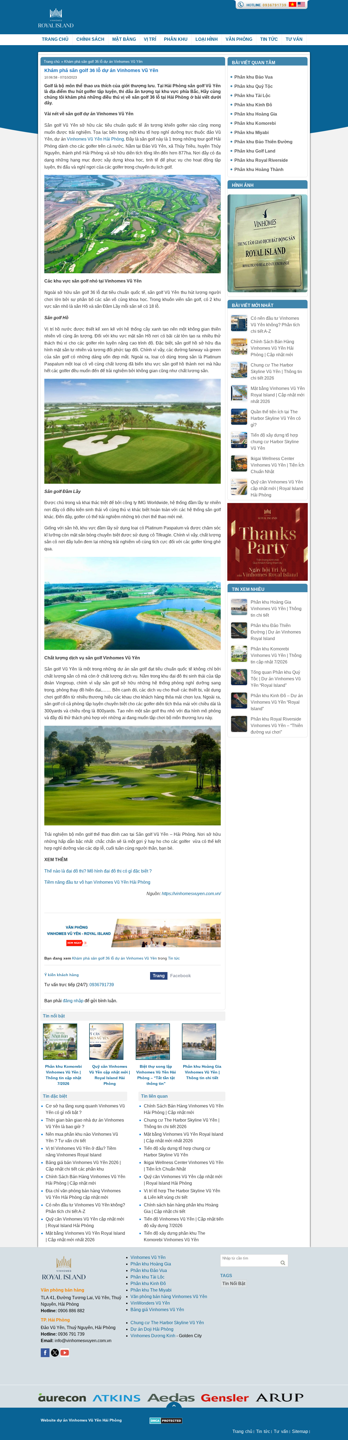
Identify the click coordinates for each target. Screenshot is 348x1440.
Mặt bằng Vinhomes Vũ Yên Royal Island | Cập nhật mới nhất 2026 (278, 395)
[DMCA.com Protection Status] (166, 1420)
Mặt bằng (124, 39)
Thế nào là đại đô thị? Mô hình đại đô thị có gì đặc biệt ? (98, 871)
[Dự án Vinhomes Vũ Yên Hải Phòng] (132, 921)
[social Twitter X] (55, 1351)
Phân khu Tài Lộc (252, 95)
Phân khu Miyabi (251, 132)
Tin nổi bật (233, 1283)
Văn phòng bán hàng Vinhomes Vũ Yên (168, 1296)
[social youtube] (65, 1351)
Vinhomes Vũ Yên (148, 1257)
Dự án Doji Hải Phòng (151, 1329)
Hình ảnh (243, 185)
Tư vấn (294, 39)
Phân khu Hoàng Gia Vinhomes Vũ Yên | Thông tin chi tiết (276, 608)
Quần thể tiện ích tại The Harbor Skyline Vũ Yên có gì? (276, 418)
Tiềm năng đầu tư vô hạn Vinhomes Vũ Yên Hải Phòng (97, 882)
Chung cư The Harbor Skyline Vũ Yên (167, 1322)
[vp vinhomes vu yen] (267, 197)
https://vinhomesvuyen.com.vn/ (191, 893)
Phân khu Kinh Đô (253, 105)
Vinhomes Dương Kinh (152, 1335)
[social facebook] (46, 1351)
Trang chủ (55, 39)
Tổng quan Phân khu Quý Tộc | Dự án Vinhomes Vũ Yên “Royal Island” (276, 679)
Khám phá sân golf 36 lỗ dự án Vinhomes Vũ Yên (114, 958)
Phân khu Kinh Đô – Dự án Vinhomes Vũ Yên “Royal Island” (277, 702)
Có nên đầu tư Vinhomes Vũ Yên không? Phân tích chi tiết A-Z (275, 325)
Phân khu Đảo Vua (253, 77)
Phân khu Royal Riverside (261, 160)
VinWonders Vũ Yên (150, 1303)
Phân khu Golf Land (254, 151)
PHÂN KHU (176, 39)
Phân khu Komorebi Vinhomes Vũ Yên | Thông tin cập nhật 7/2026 (276, 655)
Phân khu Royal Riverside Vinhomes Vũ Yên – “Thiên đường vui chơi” (277, 725)
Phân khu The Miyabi (151, 1290)
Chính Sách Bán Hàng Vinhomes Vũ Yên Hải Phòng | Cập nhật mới (272, 348)
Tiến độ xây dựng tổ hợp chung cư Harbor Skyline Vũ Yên (275, 442)
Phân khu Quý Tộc (253, 86)
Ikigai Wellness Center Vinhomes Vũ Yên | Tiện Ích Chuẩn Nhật (277, 465)
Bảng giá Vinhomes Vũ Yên (157, 1309)
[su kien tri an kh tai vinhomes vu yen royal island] (267, 506)
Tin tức (269, 39)
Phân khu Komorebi (255, 123)
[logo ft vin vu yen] (64, 1259)
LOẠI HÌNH (206, 39)
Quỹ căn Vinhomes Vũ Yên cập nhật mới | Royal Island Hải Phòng (277, 488)
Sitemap (300, 1431)
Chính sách (90, 39)
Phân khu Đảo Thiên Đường (263, 141)
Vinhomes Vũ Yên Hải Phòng (95, 139)
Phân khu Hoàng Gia (255, 114)
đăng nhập (73, 1000)
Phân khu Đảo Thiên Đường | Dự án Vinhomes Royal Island (276, 632)
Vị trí (150, 39)
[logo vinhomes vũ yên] (56, 11)
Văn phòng (239, 39)
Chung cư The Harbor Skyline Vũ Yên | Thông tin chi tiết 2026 (276, 371)
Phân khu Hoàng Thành (259, 169)
